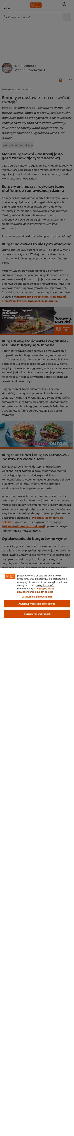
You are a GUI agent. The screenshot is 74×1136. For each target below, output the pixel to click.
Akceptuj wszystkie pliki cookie (36, 603)
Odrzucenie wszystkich (37, 613)
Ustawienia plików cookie (37, 596)
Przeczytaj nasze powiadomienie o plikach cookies (35, 590)
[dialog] (37, 852)
